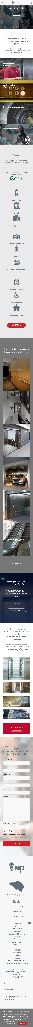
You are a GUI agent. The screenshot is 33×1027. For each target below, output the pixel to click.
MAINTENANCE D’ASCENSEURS (17, 904)
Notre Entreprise (17, 918)
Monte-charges (17, 952)
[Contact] (16, 888)
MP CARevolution (16, 942)
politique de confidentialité (20, 837)
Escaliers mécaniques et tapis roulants (17, 960)
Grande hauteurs (17, 930)
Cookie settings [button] (10, 1024)
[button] (16, 192)
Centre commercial (17, 928)
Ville (4, 767)
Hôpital (17, 933)
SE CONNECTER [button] (6, 983)
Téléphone (6, 789)
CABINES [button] (17, 603)
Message (5, 796)
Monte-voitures (17, 954)
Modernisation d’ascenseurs (17, 906)
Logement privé (17, 938)
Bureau (17, 927)
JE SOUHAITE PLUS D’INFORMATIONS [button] (17, 325)
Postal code (7, 774)
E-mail (5, 781)
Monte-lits (17, 955)
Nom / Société (7, 759)
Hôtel (16, 925)
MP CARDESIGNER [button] (17, 610)
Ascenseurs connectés (17, 916)
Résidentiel (17, 931)
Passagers (17, 950)
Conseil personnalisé (17, 911)
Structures (17, 958)
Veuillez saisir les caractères (11, 823)
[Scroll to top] (29, 923)
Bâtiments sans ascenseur (17, 909)
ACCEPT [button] (22, 1024)
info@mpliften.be (9, 999)
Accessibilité (16, 936)
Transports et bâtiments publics (17, 934)
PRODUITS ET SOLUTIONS (17, 914)
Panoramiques (17, 944)
